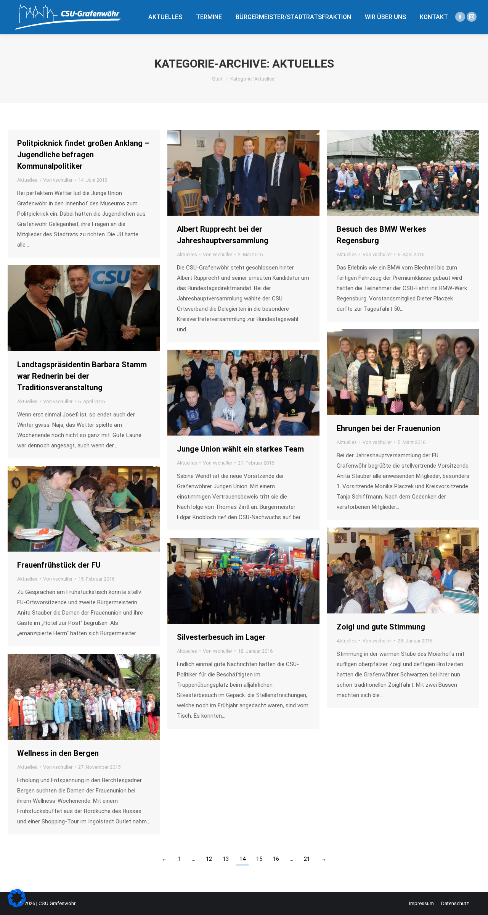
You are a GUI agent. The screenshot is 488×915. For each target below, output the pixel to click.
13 (226, 858)
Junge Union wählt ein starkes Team (240, 448)
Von (57, 180)
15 (259, 858)
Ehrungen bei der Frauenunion (388, 428)
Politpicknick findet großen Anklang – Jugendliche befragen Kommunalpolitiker (83, 155)
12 (209, 858)
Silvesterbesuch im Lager (221, 637)
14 (242, 858)
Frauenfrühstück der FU (59, 565)
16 (276, 858)
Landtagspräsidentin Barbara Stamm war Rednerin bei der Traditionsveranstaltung (82, 376)
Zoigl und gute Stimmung (381, 626)
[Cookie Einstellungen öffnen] (17, 905)
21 (307, 858)
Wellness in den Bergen (58, 753)
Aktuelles (27, 180)
